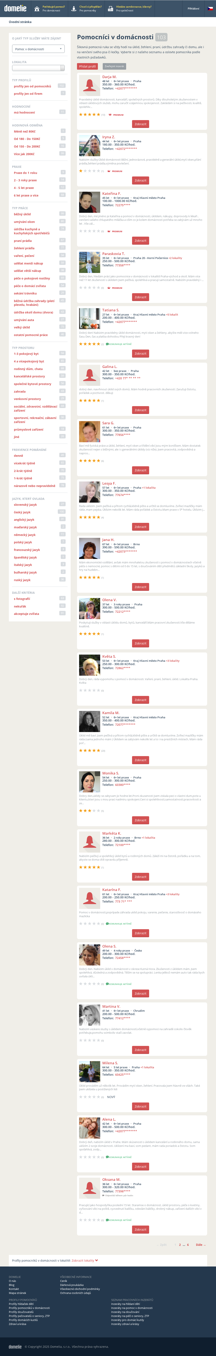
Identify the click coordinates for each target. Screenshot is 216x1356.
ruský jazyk (22, 580)
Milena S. (110, 1062)
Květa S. (109, 656)
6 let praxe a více (26, 195)
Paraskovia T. (113, 253)
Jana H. (108, 539)
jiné (16, 437)
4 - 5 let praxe (24, 188)
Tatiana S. (110, 310)
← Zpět (161, 1245)
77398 (122, 1191)
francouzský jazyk (27, 550)
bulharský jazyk (25, 572)
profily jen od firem (28, 94)
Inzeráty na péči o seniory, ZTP (130, 1316)
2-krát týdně (23, 471)
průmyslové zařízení (28, 429)
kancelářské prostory (29, 376)
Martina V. (111, 1006)
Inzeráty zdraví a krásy (125, 1324)
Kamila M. (111, 712)
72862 (122, 668)
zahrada (20, 391)
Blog (11, 1285)
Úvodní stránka (20, 22)
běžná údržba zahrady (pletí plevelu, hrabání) (34, 303)
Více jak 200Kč (24, 154)
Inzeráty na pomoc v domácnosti (132, 1308)
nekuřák (20, 606)
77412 (122, 1018)
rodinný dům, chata (28, 369)
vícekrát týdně (24, 463)
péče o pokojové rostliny (32, 278)
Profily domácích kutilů (23, 1320)
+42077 (126, 88)
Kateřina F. (111, 193)
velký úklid (22, 327)
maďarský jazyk (25, 527)
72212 (122, 612)
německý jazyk (25, 535)
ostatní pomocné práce (31, 335)
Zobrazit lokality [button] (83, 1260)
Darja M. (109, 76)
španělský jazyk (25, 557)
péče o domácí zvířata (30, 286)
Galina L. (109, 366)
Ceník (63, 1281)
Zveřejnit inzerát (114, 66)
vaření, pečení (24, 256)
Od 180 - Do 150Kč (27, 139)
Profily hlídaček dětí (21, 1304)
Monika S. (110, 773)
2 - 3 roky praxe (25, 180)
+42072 (126, 149)
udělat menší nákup (28, 263)
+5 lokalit (172, 314)
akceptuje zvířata (26, 614)
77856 (122, 435)
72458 (122, 958)
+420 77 (127, 378)
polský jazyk (23, 542)
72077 (125, 725)
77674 (122, 495)
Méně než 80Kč (24, 131)
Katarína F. (111, 889)
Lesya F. (109, 483)
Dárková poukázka (72, 1285)
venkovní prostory (27, 399)
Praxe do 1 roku (25, 173)
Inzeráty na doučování (125, 1312)
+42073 (126, 551)
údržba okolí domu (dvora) (33, 312)
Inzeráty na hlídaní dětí (125, 1304)
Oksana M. (111, 1179)
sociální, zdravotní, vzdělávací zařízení (35, 408)
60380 (122, 785)
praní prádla (23, 241)
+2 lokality (175, 258)
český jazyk (22, 512)
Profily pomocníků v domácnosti (29, 1308)
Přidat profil (87, 66)
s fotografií (22, 599)
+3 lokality (173, 661)
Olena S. (109, 946)
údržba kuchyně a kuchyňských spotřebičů (32, 231)
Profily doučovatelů (21, 1312)
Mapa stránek (17, 1293)
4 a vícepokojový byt (29, 361)
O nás (12, 1281)
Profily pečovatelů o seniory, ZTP (29, 1316)
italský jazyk (23, 565)
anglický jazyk (24, 520)
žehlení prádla (24, 248)
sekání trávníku (25, 293)
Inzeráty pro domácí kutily (127, 1320)
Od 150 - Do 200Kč (27, 146)
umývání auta (24, 320)
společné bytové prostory (32, 384)
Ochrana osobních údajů (75, 1293)
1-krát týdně (23, 478)
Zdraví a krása (17, 1324)
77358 (122, 265)
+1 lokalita (149, 488)
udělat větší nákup (27, 271)
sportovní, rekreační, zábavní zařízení (35, 420)
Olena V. (109, 599)
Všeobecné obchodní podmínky (80, 1289)
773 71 (123, 901)
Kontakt (14, 1289)
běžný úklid (22, 214)
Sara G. (108, 422)
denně (18, 456)
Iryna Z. (108, 136)
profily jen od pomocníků (32, 86)
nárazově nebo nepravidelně (34, 486)
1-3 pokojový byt (26, 354)
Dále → (201, 1245)
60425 (122, 1075)
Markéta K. (111, 833)
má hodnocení (24, 112)
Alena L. (109, 1119)
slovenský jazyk (25, 505)
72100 (122, 845)
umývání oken (24, 222)
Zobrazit (140, 124)
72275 (122, 205)
